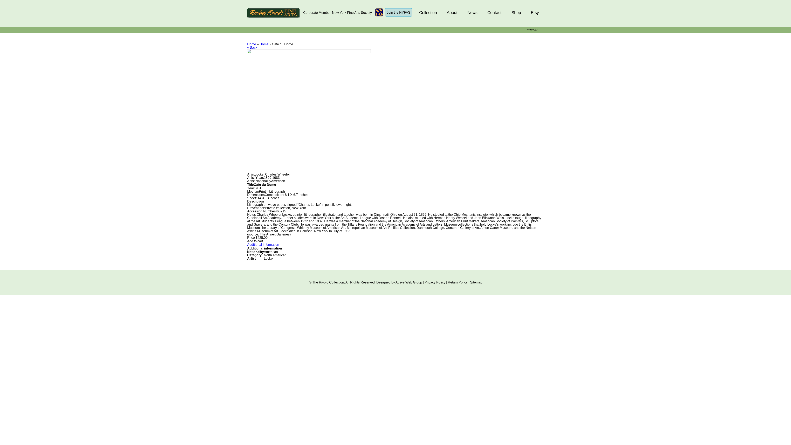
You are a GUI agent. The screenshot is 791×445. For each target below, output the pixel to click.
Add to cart (255, 241)
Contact (494, 12)
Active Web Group (409, 282)
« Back (252, 47)
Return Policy (458, 282)
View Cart (532, 29)
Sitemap (476, 282)
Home (251, 44)
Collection (428, 12)
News (472, 12)
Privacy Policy (435, 282)
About (452, 12)
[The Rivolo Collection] (273, 13)
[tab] (395, 244)
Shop (516, 12)
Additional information (263, 244)
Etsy (535, 12)
